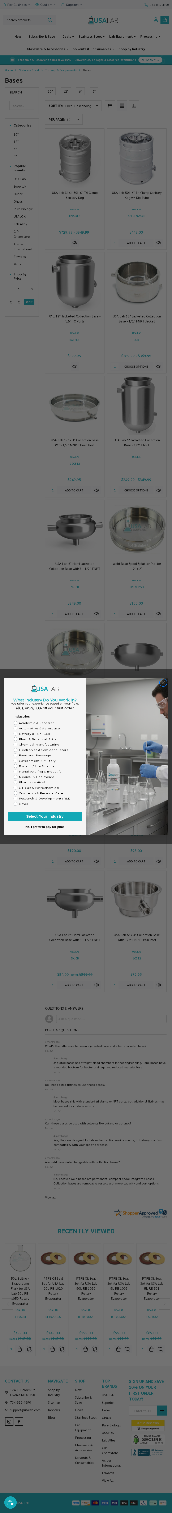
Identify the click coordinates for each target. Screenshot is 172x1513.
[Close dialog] (163, 682)
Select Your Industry (45, 816)
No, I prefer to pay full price (45, 827)
